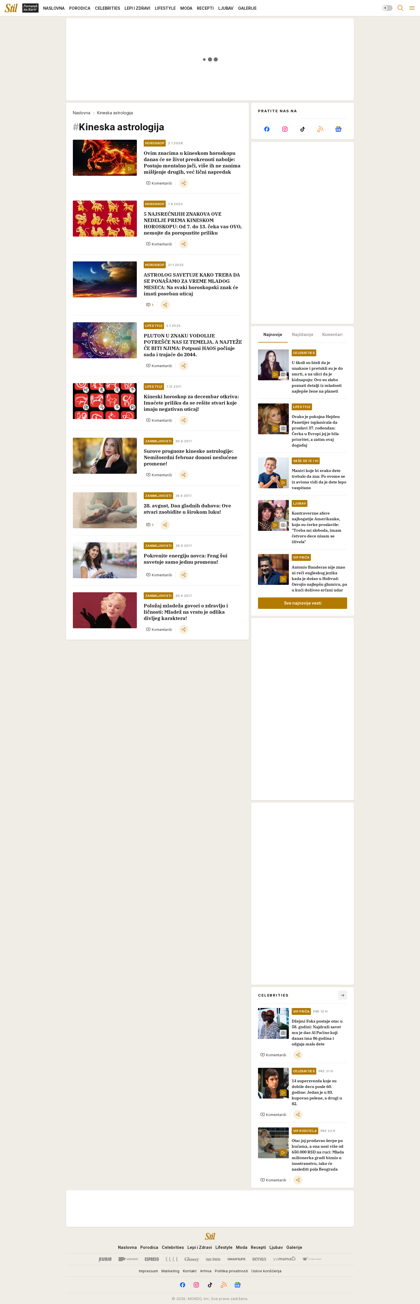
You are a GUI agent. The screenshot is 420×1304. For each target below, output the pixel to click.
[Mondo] (128, 1259)
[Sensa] (259, 1259)
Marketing (170, 1271)
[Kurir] (105, 1259)
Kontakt (190, 1271)
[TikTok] (302, 129)
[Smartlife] (236, 1259)
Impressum (148, 1271)
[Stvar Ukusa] (311, 1259)
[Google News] (338, 129)
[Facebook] (267, 129)
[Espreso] (152, 1259)
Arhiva (205, 1271)
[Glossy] (192, 1259)
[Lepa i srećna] (213, 1259)
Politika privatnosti (231, 1271)
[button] (159, 183)
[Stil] (11, 8)
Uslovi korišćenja (266, 1271)
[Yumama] (284, 1259)
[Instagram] (284, 129)
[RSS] (320, 129)
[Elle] (172, 1259)
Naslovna (81, 112)
